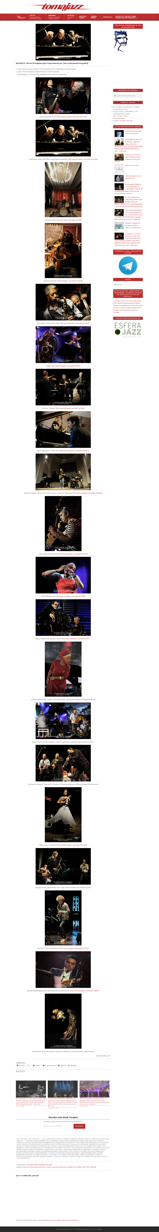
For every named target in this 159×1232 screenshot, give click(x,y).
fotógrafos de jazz (62, 1144)
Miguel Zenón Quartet (61, 1151)
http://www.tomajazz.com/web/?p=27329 (76, 887)
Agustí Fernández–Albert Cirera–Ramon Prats (63, 1141)
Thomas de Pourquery (86, 1154)
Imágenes (81, 1139)
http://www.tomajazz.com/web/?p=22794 (72, 117)
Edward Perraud (49, 1142)
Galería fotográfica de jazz (40, 1146)
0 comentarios (25, 1158)
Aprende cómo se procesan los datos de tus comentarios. (60, 1220)
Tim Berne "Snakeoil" (46, 1156)
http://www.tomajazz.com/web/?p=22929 (67, 220)
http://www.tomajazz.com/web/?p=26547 (80, 699)
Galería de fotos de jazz (97, 1144)
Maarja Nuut (77, 1149)
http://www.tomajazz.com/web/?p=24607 (75, 323)
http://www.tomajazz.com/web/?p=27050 (72, 845)
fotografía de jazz (33, 1144)
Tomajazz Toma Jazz (76, 1156)
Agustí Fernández (40, 1141)
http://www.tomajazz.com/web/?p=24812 (66, 366)
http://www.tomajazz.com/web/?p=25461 (70, 408)
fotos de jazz (74, 1144)
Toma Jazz (57, 1156)
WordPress (99, 1229)
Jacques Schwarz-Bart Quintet (69, 1146)
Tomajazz (65, 1156)
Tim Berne (35, 1156)
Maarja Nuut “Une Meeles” (91, 1149)
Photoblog (91, 1151)
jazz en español (56, 1147)
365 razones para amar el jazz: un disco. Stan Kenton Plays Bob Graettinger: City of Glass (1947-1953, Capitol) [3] (62, 1167)
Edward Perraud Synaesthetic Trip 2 (67, 1142)
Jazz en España (45, 1147)
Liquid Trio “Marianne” (36, 1149)
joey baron (87, 1147)
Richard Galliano (22, 1153)
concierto (100, 1141)
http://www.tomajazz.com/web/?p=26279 (74, 451)
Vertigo (104, 1156)
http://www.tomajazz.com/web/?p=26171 (76, 639)
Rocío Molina (60, 1153)
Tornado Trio (88, 1156)
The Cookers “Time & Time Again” (68, 1154)
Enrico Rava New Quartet (89, 1142)
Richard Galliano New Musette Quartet (41, 1153)
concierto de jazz (22, 1142)
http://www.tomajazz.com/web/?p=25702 (73, 554)
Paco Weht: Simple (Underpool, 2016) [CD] (39, 1165)
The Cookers (53, 1154)
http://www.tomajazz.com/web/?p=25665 (87, 493)
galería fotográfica (23, 1146)
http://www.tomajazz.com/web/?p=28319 (84, 991)
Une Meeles (97, 1156)
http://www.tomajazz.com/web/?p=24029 (68, 281)
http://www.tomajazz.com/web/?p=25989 (70, 596)
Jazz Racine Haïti (77, 1147)
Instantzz (54, 1146)
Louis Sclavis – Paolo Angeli (63, 1149)
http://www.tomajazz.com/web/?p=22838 (83, 159)
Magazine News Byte (84, 1229)
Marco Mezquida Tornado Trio (33, 1151)
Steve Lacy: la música (131, 165)
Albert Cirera (84, 1141)
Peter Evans (82, 1151)
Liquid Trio (25, 1149)
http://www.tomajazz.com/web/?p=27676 (74, 948)
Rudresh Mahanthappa (89, 1153)
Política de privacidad (62, 1229)
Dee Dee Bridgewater (36, 1142)
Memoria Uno (49, 1151)
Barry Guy (92, 1141)
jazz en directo (34, 1147)
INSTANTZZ (87, 1139)
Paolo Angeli (73, 1151)
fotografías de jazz (48, 1144)
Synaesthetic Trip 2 (41, 1154)
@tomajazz (121, 118)
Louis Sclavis (48, 1149)
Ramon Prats (99, 1151)
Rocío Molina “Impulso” (72, 1153)
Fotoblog (23, 1144)
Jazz (27, 1147)
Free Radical (84, 1144)
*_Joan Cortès (50, 1139)
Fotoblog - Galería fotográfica (66, 1139)
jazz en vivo (67, 1147)
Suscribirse (79, 1126)
